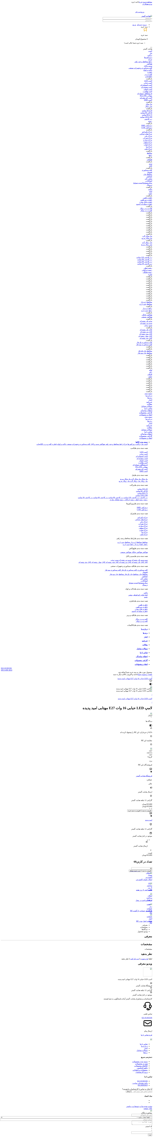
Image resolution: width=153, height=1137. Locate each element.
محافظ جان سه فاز (145, 353)
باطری (149, 72)
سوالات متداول (146, 406)
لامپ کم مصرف (146, 98)
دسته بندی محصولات (140, 1062)
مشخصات (144, 927)
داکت (150, 189)
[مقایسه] (76, 684)
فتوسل (149, 172)
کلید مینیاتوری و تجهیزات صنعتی (140, 68)
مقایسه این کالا (146, 740)
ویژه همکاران (147, 4)
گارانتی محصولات (145, 413)
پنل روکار (148, 106)
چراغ (150, 59)
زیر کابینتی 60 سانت (144, 262)
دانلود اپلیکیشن (142, 1068)
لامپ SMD (148, 100)
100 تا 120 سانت (146, 117)
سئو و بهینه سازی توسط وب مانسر (139, 1106)
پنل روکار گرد (147, 242)
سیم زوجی (148, 325)
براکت (150, 55)
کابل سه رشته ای (145, 334)
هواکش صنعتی (146, 317)
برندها (145, 1052)
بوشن (150, 376)
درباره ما (149, 396)
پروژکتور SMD (146, 125)
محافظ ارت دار (146, 302)
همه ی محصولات (141, 1064)
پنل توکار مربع (147, 238)
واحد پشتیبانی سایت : (140, 1083)
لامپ (150, 51)
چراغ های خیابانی (145, 134)
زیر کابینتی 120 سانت (144, 257)
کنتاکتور (149, 176)
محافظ (149, 153)
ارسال (128, 1091)
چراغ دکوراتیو (147, 132)
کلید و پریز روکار (146, 208)
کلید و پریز (148, 74)
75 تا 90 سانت (147, 115)
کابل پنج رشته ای (146, 338)
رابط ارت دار (147, 308)
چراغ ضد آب (147, 138)
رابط (150, 155)
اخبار (150, 400)
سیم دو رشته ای (146, 323)
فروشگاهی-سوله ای (144, 93)
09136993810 (143, 1085)
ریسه (150, 121)
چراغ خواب (148, 145)
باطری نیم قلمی (146, 200)
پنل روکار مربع (146, 245)
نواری (150, 274)
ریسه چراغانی (147, 270)
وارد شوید (144, 959)
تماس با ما (148, 408)
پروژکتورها (148, 57)
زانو (150, 372)
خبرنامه (149, 402)
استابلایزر (148, 181)
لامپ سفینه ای (146, 87)
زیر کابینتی (148, 119)
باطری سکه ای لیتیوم (144, 204)
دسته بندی (148, 393)
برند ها (149, 398)
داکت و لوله (147, 70)
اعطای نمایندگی (146, 410)
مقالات (149, 404)
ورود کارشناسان (141, 1072)
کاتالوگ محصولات (141, 1066)
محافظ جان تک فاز (145, 351)
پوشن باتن (148, 179)
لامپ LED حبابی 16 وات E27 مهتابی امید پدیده (134, 679)
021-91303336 (147, 1018)
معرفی (145, 925)
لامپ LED (148, 81)
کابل (150, 166)
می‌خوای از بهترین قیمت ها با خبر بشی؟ (137, 8)
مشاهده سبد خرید (145, 2)
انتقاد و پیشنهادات (145, 415)
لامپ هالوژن (147, 91)
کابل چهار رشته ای (145, 336)
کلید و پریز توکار (146, 211)
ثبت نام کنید (134, 959)
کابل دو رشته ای (146, 332)
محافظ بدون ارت (145, 304)
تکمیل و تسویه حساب (144, 674)
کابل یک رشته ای (146, 330)
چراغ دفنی (148, 149)
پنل (151, 53)
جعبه (150, 193)
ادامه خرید (135, 2)
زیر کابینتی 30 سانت (144, 264)
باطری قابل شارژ (145, 202)
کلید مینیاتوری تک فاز (144, 342)
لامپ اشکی (147, 89)
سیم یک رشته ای (146, 321)
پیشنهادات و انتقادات (140, 1070)
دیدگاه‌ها (145, 929)
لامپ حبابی (148, 83)
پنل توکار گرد (147, 236)
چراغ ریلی (148, 136)
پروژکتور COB (146, 128)
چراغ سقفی (147, 142)
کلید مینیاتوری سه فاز (144, 345)
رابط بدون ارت (146, 310)
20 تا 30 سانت (147, 111)
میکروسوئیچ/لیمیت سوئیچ (142, 183)
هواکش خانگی (147, 315)
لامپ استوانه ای (146, 85)
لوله (150, 191)
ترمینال (149, 185)
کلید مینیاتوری (147, 170)
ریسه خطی (148, 268)
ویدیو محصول (143, 931)
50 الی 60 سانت (146, 113)
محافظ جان (147, 174)
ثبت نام (138, 12)
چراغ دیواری (147, 140)
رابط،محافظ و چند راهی (143, 62)
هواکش (149, 64)
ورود (142, 12)
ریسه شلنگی (147, 272)
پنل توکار (149, 104)
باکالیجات (148, 76)
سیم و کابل (148, 66)
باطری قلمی (147, 198)
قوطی (149, 374)
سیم (150, 164)
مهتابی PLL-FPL (146, 96)
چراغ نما (149, 147)
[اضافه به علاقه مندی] (76, 681)
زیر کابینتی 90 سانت (144, 259)
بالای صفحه (148, 1108)
